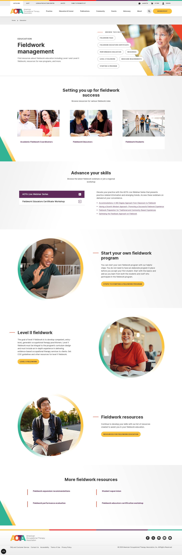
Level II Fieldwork (107, 59)
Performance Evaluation (110, 52)
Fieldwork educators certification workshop (122, 503)
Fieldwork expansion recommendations (51, 491)
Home (14, 20)
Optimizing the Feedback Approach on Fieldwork (118, 214)
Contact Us (35, 547)
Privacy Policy (67, 547)
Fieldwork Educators (82, 142)
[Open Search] (149, 11)
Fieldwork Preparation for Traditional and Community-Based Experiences (127, 210)
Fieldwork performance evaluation (49, 503)
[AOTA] (25, 11)
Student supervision (111, 491)
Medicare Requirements (131, 59)
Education (23, 20)
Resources (131, 52)
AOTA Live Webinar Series (35, 194)
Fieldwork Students (135, 142)
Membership (162, 11)
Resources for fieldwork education (120, 434)
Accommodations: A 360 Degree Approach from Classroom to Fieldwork (127, 203)
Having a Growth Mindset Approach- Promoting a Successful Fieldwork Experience (131, 206)
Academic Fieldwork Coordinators (36, 142)
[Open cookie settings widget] (3, 551)
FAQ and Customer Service (19, 547)
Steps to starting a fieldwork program (122, 284)
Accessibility (44, 547)
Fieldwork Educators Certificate (114, 45)
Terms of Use (55, 547)
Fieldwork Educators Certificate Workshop (43, 201)
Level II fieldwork (28, 362)
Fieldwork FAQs (106, 38)
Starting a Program (108, 66)
